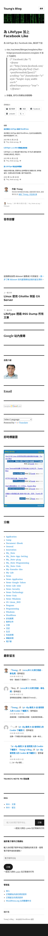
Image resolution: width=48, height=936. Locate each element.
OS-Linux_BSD (13, 602)
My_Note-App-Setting (17, 556)
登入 (8, 891)
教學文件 (10, 622)
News (8, 576)
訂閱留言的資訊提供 (14, 897)
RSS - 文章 (10, 804)
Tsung (9, 203)
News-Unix (11, 595)
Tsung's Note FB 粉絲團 (16, 779)
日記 (8, 628)
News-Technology (14, 592)
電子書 (9, 641)
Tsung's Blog (13, 8)
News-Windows (13, 599)
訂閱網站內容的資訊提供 (16, 894)
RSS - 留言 (10, 807)
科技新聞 (10, 635)
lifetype (6, 206)
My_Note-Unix (13, 566)
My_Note (10, 553)
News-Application (14, 579)
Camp (8, 540)
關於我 (6, 912)
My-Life (10, 573)
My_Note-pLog (34, 203)
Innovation (11, 550)
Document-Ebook (14, 543)
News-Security (13, 589)
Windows (10, 612)
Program (10, 605)
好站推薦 (10, 618)
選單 (41, 8)
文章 (8, 625)
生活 (8, 631)
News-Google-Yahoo (16, 582)
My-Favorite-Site (14, 569)
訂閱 (39, 822)
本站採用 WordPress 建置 (25, 919)
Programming (12, 609)
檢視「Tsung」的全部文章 (28, 194)
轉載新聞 (10, 638)
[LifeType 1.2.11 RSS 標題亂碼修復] (23, 154)
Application (11, 537)
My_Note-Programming (17, 563)
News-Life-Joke (13, 586)
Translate (23, 423)
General (9, 546)
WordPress (11, 615)
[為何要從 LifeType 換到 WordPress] (23, 135)
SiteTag (41, 452)
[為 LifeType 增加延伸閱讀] (23, 173)
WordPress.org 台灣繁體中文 (18, 901)
